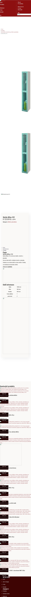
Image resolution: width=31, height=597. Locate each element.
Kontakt (20, 9)
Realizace (21, 6)
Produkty (20, 3)
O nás (19, 8)
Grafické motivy (6, 593)
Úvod (19, 2)
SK (18, 12)
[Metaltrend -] (2, 0)
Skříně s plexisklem (12, 222)
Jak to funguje (6, 581)
